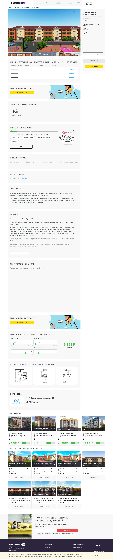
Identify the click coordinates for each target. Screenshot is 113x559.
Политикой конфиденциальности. (71, 556)
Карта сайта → (13, 550)
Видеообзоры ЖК (77, 547)
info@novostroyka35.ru (15, 547)
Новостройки (44, 3)
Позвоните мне (22, 92)
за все (24, 443)
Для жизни (15, 137)
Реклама (77, 550)
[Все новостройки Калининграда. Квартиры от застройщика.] (22, 544)
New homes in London (99, 551)
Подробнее (19, 253)
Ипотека (69, 3)
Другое (14, 141)
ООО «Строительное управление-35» (92, 16)
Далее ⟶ (21, 147)
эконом (85, 20)
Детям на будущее (44, 137)
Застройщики (57, 3)
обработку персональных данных (54, 533)
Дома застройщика (34, 402)
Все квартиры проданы (93, 54)
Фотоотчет (69, 54)
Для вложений (28, 137)
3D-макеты (20, 54)
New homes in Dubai (98, 550)
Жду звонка (67, 530)
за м (28, 443)
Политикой (39, 534)
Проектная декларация (20, 178)
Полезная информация (77, 544)
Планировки (45, 54)
